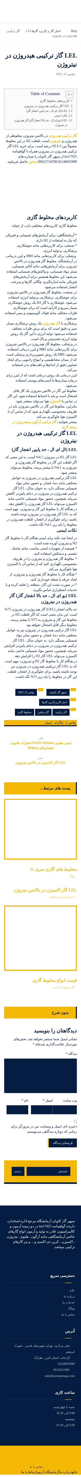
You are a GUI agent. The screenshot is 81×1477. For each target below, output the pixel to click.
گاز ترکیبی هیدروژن (63, 135)
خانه (72, 1290)
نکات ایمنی (60, 115)
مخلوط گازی (24, 712)
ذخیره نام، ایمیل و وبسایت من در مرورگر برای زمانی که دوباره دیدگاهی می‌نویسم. (44, 1128)
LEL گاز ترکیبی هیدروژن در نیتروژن (46, 106)
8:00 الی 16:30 (65, 1413)
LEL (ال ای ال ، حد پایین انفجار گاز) (46, 110)
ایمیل (48, 1100)
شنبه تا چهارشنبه (64, 1407)
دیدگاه (71, 1053)
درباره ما (69, 1296)
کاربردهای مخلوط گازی (54, 100)
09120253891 (61, 1370)
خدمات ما (68, 1302)
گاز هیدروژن (51, 323)
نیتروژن (55, 141)
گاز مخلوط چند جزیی (63, 987)
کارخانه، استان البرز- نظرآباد (52, 1357)
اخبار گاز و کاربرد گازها (54, 702)
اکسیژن (55, 401)
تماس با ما (68, 1314)
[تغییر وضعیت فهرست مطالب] (67, 94)
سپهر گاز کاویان (58, 692)
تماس (33, 161)
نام (25, 1100)
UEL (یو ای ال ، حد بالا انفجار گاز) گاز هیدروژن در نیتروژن (40, 122)
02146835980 (66, 1363)
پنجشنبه (70, 1419)
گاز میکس (43, 712)
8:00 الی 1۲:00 (65, 1425)
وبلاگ (72, 876)
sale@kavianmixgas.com (60, 1376)
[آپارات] (73, 1259)
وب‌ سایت (70, 1100)
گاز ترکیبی (61, 712)
